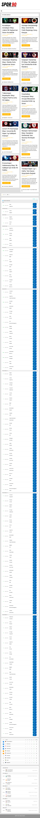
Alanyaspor (5, 82)
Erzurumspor (5, 186)
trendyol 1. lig (28, 189)
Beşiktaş (9, 82)
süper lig (24, 189)
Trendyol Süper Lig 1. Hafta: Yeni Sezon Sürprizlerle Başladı (29, 171)
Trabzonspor (10, 117)
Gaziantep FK (29, 83)
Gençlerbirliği (25, 48)
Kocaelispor (14, 48)
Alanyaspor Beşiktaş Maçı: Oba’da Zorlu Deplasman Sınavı (9, 62)
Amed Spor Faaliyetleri (7, 48)
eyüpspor (24, 83)
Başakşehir (5, 117)
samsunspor (28, 157)
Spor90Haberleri (5, 35)
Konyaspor (29, 119)
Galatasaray (11, 186)
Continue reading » (6, 45)
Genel (12, 82)
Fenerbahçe (25, 119)
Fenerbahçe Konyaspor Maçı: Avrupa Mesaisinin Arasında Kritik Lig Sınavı (28, 98)
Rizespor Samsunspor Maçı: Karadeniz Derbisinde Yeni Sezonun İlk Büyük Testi (29, 135)
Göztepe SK (30, 48)
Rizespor (24, 157)
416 (7, 194)
